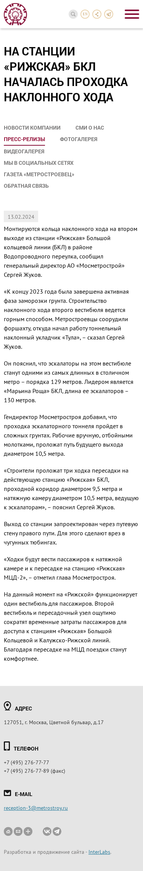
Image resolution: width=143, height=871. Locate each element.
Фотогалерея (78, 139)
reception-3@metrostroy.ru (36, 807)
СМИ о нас (90, 127)
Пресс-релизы (24, 139)
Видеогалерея (24, 151)
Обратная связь (26, 185)
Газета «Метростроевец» (39, 174)
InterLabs (99, 851)
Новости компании (32, 127)
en (85, 14)
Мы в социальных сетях (39, 162)
